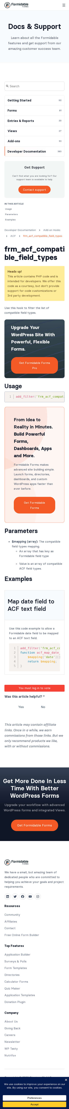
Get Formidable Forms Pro (34, 365)
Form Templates (15, 968)
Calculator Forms (16, 981)
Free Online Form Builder (21, 935)
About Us (11, 1021)
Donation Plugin (14, 1002)
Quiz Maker (12, 988)
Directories (12, 975)
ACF (13, 236)
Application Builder (17, 954)
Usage (13, 386)
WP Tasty (11, 1048)
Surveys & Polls (15, 961)
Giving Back (12, 1028)
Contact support (34, 189)
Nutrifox (10, 1055)
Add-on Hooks (51, 230)
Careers (9, 1035)
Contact (9, 928)
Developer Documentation (20, 230)
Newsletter (12, 1042)
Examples (18, 579)
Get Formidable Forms (34, 505)
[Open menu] (64, 5)
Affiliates (10, 921)
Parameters (21, 531)
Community (12, 914)
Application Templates (19, 995)
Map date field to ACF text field (31, 605)
